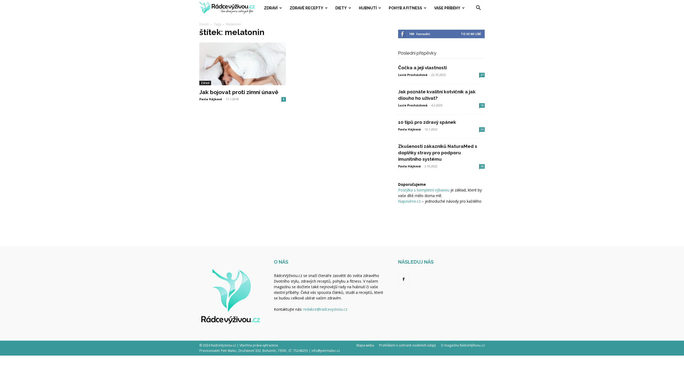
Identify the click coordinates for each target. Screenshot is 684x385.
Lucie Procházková (413, 75)
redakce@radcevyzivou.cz (325, 309)
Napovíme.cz (409, 201)
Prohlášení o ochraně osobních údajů (407, 345)
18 (482, 105)
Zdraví (271, 8)
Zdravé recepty (306, 8)
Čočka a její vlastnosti (422, 67)
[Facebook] (403, 279)
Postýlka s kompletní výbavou (423, 189)
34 (482, 129)
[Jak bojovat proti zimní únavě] (242, 64)
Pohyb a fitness (405, 8)
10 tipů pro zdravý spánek (427, 122)
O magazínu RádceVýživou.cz (463, 345)
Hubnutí (368, 8)
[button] (478, 8)
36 (482, 166)
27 (482, 75)
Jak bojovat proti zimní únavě (238, 92)
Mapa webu (365, 345)
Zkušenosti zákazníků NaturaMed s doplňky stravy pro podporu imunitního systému (437, 153)
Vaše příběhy (447, 8)
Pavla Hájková (210, 99)
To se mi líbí (471, 34)
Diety (341, 8)
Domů (204, 24)
